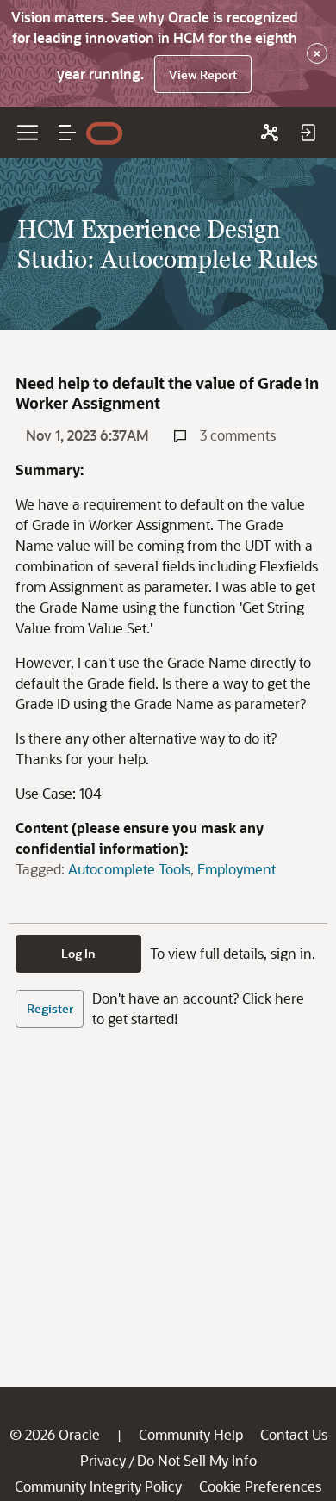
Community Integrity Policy (98, 1486)
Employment (236, 869)
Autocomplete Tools (129, 869)
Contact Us (293, 1434)
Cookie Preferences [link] (260, 1486)
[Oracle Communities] (269, 132)
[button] (67, 132)
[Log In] (308, 132)
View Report (203, 74)
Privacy (103, 1460)
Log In (78, 953)
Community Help (191, 1434)
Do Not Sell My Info (197, 1460)
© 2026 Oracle (54, 1434)
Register (50, 1008)
